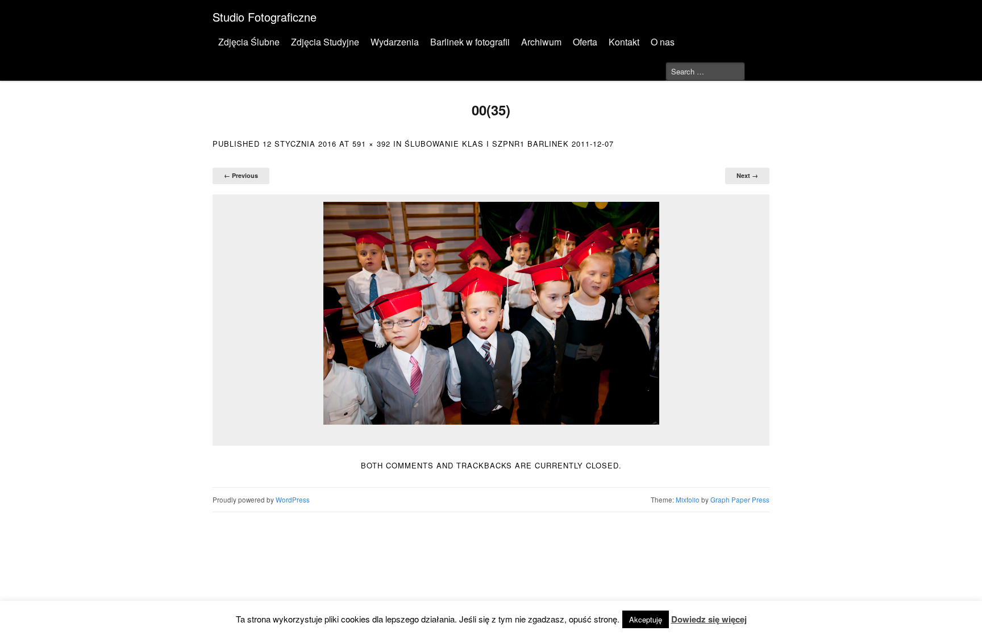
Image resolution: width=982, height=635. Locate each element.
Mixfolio (688, 499)
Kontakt (624, 41)
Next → (747, 175)
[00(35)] (491, 313)
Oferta (585, 41)
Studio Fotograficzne (265, 17)
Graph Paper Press (739, 499)
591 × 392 (371, 143)
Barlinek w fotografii (470, 41)
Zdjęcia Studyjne (325, 41)
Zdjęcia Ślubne (249, 41)
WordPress (293, 499)
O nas (663, 41)
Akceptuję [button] (645, 619)
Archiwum (541, 41)
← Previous (241, 175)
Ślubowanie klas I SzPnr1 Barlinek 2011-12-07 (509, 143)
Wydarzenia (395, 41)
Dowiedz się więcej (709, 619)
